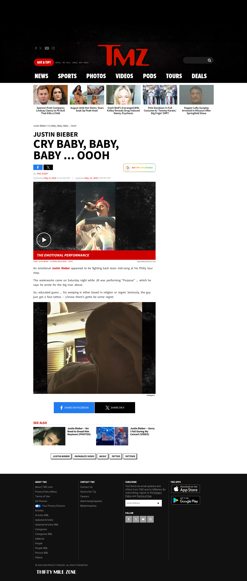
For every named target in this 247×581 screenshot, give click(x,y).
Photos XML (41, 552)
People (39, 543)
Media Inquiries (88, 505)
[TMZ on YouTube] (143, 519)
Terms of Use (42, 496)
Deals (199, 76)
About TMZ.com (44, 487)
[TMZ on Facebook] (36, 48)
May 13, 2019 (91, 178)
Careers (84, 496)
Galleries (39, 538)
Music (102, 456)
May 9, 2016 (50, 178)
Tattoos (130, 456)
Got (44, 62)
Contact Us (86, 487)
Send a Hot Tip (88, 491)
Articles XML (42, 515)
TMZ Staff (42, 173)
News (41, 76)
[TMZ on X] (41, 48)
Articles (39, 510)
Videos (124, 76)
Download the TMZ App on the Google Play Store (185, 500)
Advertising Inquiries (91, 501)
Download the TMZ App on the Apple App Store (185, 489)
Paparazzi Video (84, 456)
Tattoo (115, 456)
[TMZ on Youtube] (46, 48)
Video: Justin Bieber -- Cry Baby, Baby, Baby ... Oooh (53, 261)
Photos (96, 76)
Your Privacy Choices (53, 505)
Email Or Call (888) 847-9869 (71, 63)
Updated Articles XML (46, 524)
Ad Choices (41, 501)
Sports (67, 76)
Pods (149, 76)
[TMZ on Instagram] (53, 48)
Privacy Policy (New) (46, 491)
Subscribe (158, 503)
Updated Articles (44, 520)
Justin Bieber (61, 456)
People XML (41, 548)
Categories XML (43, 534)
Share (76, 407)
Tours (174, 76)
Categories (41, 529)
